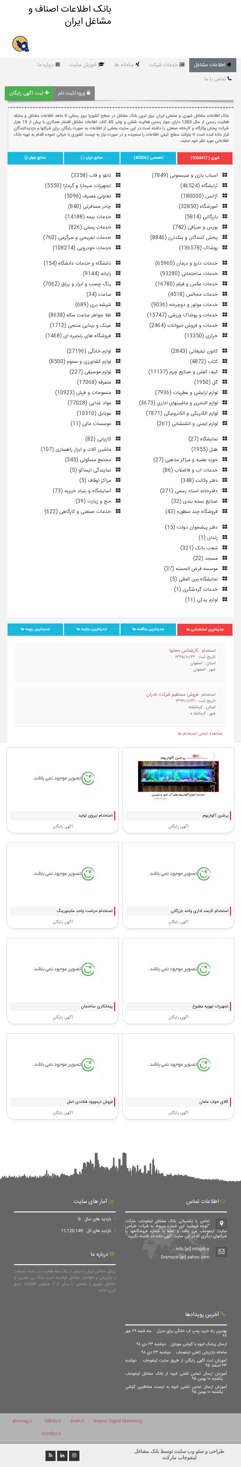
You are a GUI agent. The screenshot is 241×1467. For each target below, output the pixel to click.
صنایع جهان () (35, 157)
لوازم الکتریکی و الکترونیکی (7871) (182, 413)
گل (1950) (206, 382)
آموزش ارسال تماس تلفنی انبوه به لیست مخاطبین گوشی (176, 1389)
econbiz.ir (51, 1433)
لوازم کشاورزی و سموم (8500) (81, 362)
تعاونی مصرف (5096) (89, 196)
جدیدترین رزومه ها (35, 629)
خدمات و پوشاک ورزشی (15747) (183, 315)
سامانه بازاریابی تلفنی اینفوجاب (184, 1352)
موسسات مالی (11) (92, 424)
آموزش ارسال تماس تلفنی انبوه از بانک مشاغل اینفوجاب (176, 1376)
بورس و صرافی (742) (196, 227)
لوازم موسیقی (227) (91, 372)
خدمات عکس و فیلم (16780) (187, 284)
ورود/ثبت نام (71, 93)
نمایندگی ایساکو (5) (91, 470)
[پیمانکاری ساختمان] (62, 991)
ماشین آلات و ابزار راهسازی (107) (77, 449)
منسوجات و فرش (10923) (84, 393)
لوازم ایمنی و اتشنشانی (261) (188, 424)
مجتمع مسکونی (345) (89, 460)
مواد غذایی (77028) (90, 403)
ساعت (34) (100, 294)
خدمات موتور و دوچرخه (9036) (185, 305)
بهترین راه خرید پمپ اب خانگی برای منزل (176, 1334)
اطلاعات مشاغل (209, 65)
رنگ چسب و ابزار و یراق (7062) (78, 284)
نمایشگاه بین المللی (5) (194, 579)
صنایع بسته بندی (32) (195, 501)
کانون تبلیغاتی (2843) (195, 351)
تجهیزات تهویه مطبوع (210, 1006)
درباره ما (45, 65)
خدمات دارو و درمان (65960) (187, 263)
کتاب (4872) (204, 362)
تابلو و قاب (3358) (92, 175)
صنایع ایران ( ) (92, 157)
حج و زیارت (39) (94, 501)
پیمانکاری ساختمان (97, 1006)
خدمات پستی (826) (91, 227)
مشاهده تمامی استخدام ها (200, 733)
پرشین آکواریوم (215, 815)
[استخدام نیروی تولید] (62, 800)
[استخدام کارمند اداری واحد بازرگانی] (178, 896)
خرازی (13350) (202, 336)
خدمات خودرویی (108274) (83, 248)
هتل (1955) (205, 449)
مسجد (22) (206, 558)
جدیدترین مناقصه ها (148, 629)
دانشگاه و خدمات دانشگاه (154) (78, 263)
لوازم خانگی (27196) (90, 351)
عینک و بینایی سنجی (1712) (81, 325)
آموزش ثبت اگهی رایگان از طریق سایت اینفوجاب (176, 1363)
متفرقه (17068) (95, 382)
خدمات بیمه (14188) (89, 217)
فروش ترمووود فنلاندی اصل (90, 1101)
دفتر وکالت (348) (200, 481)
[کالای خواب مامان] (178, 1087)
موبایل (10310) (95, 413)
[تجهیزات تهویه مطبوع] (178, 991)
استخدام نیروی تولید (95, 815)
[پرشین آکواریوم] (178, 800)
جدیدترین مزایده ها (92, 629)
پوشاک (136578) (199, 248)
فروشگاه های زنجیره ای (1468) (79, 336)
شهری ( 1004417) (205, 158)
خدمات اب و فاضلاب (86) (191, 470)
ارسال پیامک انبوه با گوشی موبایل (182, 1344)
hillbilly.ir (53, 1421)
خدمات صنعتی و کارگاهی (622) (79, 512)
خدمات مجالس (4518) (193, 294)
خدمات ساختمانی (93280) (189, 274)
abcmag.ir (22, 1421)
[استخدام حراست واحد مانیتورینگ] (62, 896)
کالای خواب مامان (213, 1101)
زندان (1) (209, 538)
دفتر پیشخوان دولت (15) (192, 527)
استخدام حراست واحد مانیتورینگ (84, 911)
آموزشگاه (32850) (199, 206)
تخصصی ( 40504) (148, 157)
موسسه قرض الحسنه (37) (191, 569)
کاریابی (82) (99, 439)
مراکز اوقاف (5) (96, 481)
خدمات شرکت (163, 65)
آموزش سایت (83, 65)
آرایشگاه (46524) (199, 186)
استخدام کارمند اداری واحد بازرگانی (199, 911)
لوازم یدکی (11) (202, 600)
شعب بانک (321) (199, 548)
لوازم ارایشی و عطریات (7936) (187, 393)
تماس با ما (215, 79)
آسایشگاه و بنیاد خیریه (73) (83, 491)
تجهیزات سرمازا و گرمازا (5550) (79, 186)
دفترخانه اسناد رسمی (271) (189, 491)
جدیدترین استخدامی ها (205, 629)
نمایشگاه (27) (204, 439)
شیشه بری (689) (94, 305)
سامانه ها (124, 65)
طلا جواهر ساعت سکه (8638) (81, 315)
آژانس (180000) (200, 196)
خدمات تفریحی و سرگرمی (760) (78, 238)
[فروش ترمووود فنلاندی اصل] (62, 1087)
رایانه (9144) (98, 274)
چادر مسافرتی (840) (90, 206)
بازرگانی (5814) (202, 217)
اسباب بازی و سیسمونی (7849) (185, 175)
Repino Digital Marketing (118, 1421)
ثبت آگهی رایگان (26, 93)
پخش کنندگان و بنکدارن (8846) (184, 238)
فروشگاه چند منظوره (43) (192, 512)
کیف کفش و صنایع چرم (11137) (183, 372)
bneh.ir (77, 1421)
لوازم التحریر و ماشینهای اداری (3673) (179, 403)
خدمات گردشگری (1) (196, 589)
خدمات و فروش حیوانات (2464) (184, 325)
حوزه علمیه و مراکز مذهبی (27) (186, 460)
